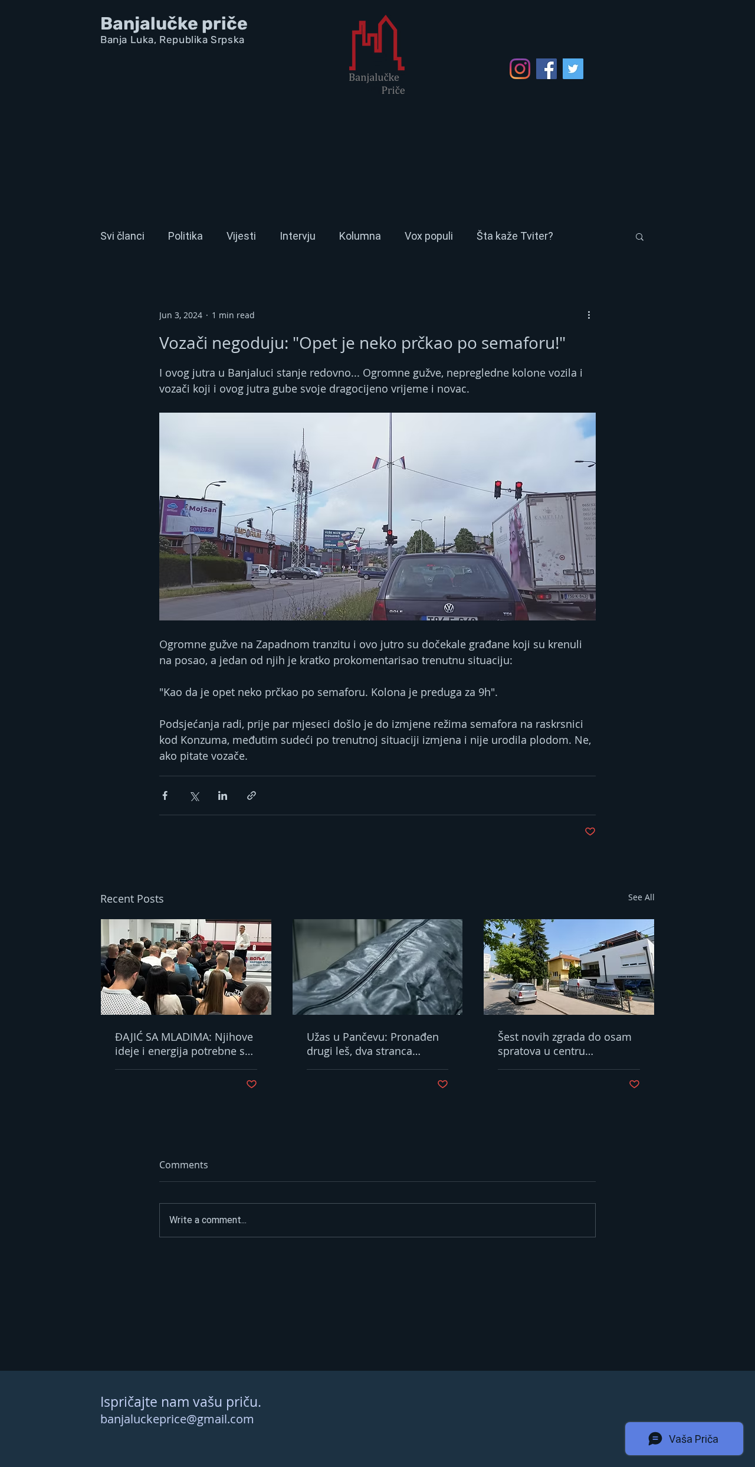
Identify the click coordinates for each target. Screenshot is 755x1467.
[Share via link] (251, 795)
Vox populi (429, 236)
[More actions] (589, 315)
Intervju (298, 236)
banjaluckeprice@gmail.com (177, 1419)
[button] (639, 236)
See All (641, 897)
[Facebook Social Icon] (546, 68)
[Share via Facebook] (164, 795)
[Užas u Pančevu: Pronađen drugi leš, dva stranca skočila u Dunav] (378, 967)
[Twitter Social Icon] (573, 68)
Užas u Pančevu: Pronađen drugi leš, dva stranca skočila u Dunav (373, 1044)
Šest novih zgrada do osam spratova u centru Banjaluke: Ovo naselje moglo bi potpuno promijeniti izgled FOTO (565, 1044)
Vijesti (241, 236)
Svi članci (122, 236)
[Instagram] (520, 68)
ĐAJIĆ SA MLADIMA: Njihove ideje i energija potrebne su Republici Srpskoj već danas (184, 1044)
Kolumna (360, 236)
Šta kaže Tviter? (515, 236)
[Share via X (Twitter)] (193, 795)
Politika (185, 236)
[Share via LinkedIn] (222, 795)
